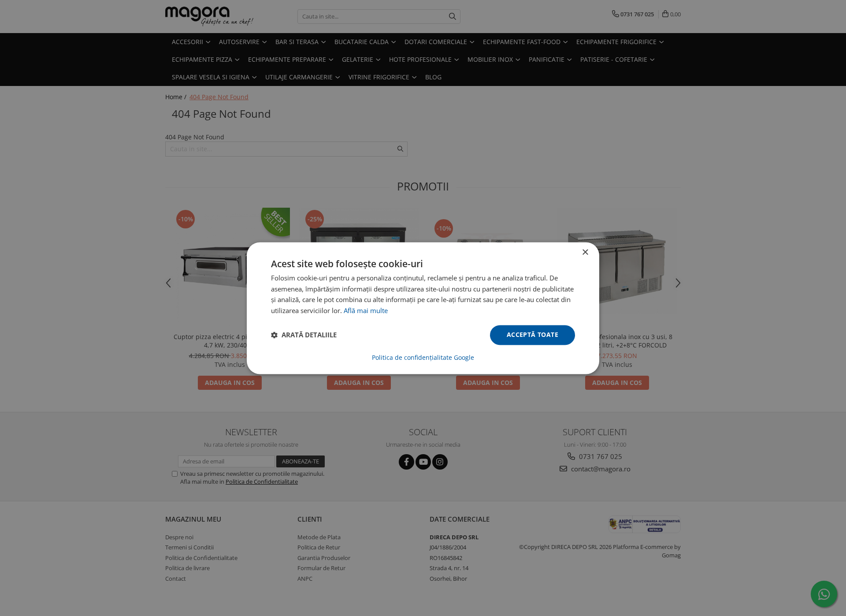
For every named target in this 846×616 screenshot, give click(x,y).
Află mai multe (366, 310)
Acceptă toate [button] (532, 334)
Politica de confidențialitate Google (423, 358)
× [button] (585, 252)
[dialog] (423, 308)
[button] (304, 335)
